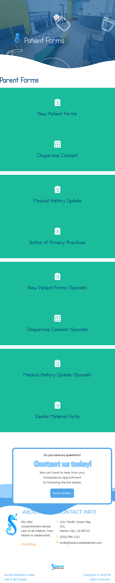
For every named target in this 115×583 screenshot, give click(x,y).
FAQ (24, 544)
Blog (32, 544)
